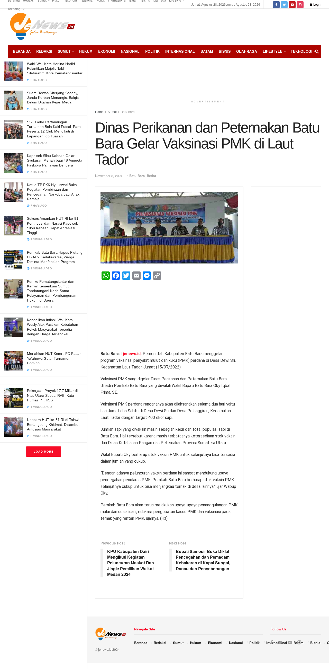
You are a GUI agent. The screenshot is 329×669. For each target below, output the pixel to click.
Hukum (86, 51)
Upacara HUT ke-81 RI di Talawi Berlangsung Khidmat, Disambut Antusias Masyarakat (53, 424)
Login (317, 4)
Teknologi (14, 8)
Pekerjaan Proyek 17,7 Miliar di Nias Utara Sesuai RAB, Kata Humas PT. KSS (52, 395)
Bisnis (225, 51)
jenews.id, (132, 353)
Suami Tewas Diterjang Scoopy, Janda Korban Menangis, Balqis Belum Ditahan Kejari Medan (53, 97)
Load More (43, 451)
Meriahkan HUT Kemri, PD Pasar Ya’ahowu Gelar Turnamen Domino (54, 358)
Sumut (64, 51)
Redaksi (44, 51)
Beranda (22, 51)
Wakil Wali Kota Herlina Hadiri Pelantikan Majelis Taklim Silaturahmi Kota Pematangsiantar (55, 68)
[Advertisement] (305, 26)
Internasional (180, 51)
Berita (151, 175)
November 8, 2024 (108, 175)
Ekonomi (106, 51)
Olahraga (246, 51)
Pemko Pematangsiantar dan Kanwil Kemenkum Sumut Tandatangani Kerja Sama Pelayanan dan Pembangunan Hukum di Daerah (51, 290)
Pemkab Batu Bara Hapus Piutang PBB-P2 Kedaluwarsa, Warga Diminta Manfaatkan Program (55, 257)
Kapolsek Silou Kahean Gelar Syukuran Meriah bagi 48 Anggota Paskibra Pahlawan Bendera (54, 160)
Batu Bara (137, 175)
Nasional (130, 51)
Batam (206, 51)
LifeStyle (272, 51)
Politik (152, 51)
